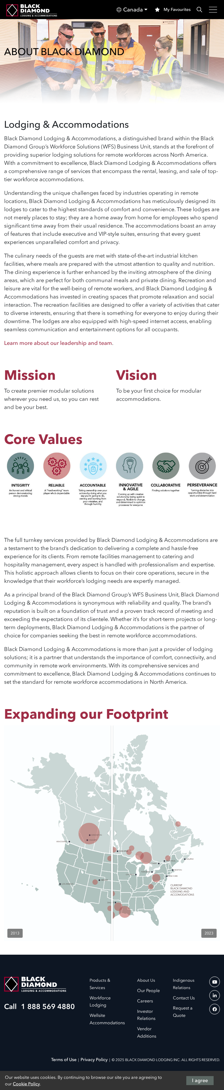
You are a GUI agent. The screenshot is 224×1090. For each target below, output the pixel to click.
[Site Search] (199, 9)
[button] (132, 9)
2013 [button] (15, 933)
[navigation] (214, 981)
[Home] (31, 9)
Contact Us (184, 998)
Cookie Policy (26, 1083)
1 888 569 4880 (45, 1006)
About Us (146, 980)
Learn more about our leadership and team (58, 343)
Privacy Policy (94, 1059)
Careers (145, 1001)
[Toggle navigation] (213, 9)
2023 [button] (209, 933)
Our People (148, 990)
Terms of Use (63, 1059)
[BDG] (35, 983)
